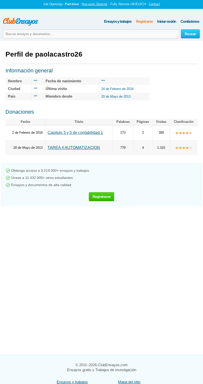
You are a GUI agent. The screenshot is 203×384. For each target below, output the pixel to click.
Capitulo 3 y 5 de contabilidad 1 (75, 132)
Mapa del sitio (129, 382)
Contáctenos (189, 21)
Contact (154, 4)
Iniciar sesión (166, 21)
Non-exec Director (94, 4)
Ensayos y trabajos (117, 21)
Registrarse (144, 21)
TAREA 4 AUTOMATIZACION (74, 148)
